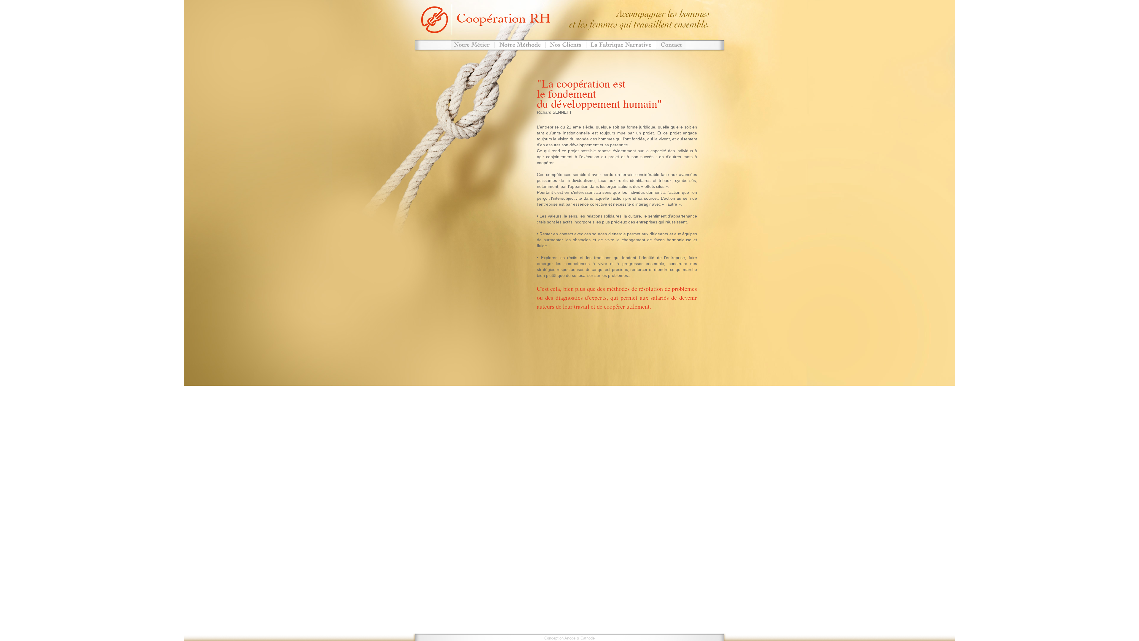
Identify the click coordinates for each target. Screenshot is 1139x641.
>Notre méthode (519, 45)
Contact (670, 45)
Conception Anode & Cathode (569, 638)
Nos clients (565, 45)
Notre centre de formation (621, 45)
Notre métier (472, 45)
